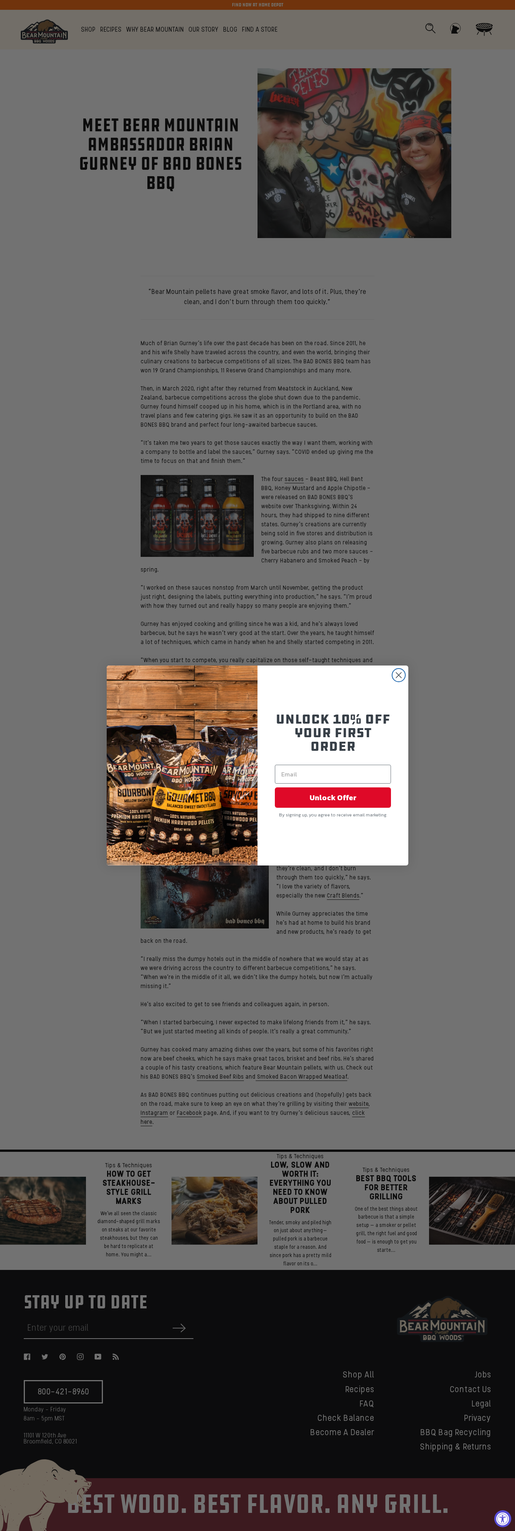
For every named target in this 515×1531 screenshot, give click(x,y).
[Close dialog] (398, 675)
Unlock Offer (333, 797)
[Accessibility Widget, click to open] (502, 1518)
